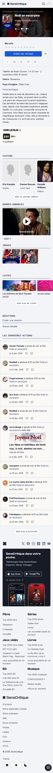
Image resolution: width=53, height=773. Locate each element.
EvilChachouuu (17, 498)
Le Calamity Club (36, 649)
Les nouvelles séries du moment (39, 633)
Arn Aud (13, 394)
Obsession (8, 624)
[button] (49, 4)
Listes (7, 275)
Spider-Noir (33, 623)
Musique (33, 669)
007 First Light (10, 649)
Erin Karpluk (9, 184)
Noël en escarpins (36, 11)
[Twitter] (23, 544)
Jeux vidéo (10, 640)
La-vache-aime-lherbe (20, 482)
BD (5, 669)
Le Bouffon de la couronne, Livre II (36, 655)
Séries (32, 614)
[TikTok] (38, 544)
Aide (5, 718)
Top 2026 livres (35, 645)
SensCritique (7, 11)
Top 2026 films (10, 620)
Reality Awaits (34, 684)
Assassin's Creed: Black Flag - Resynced (13, 655)
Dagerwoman (16, 378)
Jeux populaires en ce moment (13, 662)
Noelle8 (13, 362)
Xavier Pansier (16, 346)
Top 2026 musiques (37, 674)
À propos (7, 704)
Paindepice (15, 514)
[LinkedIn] (43, 544)
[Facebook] (28, 544)
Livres (32, 640)
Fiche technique (10, 89)
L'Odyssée (7, 629)
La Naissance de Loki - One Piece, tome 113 (14, 683)
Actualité (7, 634)
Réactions (9, 315)
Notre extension (10, 713)
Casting (7, 155)
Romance (24, 11)
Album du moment (37, 688)
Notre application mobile (14, 709)
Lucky (30, 627)
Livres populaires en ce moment (39, 662)
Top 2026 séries (35, 619)
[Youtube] (48, 544)
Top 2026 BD (9, 674)
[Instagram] (33, 544)
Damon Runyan (27, 184)
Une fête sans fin (11, 678)
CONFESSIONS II (36, 679)
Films (16, 11)
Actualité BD (9, 689)
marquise (14, 465)
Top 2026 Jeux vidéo (13, 645)
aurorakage (15, 427)
